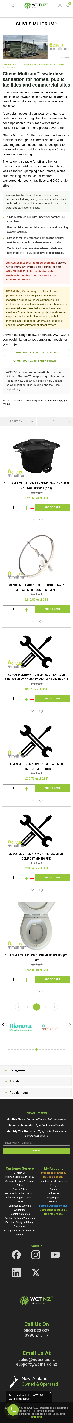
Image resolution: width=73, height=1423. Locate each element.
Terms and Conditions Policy (19, 1193)
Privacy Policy (20, 1189)
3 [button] (15, 1049)
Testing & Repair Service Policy (20, 1230)
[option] (21, 1027)
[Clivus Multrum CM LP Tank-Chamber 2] (36, 454)
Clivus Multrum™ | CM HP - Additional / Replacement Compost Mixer (36, 588)
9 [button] (33, 1049)
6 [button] (24, 1049)
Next (54, 1007)
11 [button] (40, 1049)
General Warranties (20, 1214)
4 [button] (18, 1049)
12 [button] (43, 1049)
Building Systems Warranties (20, 1218)
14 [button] (49, 1049)
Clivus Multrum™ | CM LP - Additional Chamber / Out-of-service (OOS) (37, 486)
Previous (18, 1007)
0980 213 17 (36, 1335)
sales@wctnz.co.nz (36, 1359)
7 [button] (27, 1049)
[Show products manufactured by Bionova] (20, 1027)
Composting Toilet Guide (53, 1210)
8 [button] (30, 1049)
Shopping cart (53, 1197)
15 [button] (52, 1049)
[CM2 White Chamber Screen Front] (36, 926)
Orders (53, 1189)
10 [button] (36, 1049)
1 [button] (9, 1049)
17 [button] (58, 1049)
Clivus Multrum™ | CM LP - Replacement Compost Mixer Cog (36, 767)
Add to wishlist (41, 520)
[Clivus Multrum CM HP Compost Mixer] (36, 556)
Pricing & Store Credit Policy (19, 1177)
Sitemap (20, 1234)
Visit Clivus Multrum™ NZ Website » (37, 352)
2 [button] (12, 1049)
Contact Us (19, 1173)
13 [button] (46, 1049)
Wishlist (53, 1201)
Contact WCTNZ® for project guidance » (36, 360)
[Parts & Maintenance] (36, 651)
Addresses (53, 1193)
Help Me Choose (53, 1214)
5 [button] (21, 1049)
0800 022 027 (36, 1330)
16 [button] (55, 1049)
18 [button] (61, 1049)
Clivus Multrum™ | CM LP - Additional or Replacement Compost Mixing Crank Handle (36, 677)
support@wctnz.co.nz (36, 1364)
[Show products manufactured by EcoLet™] (50, 1027)
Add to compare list (32, 520)
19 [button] (64, 1049)
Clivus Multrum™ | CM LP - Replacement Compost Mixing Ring (36, 856)
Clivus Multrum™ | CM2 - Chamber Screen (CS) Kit (36, 958)
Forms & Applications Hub (53, 1206)
